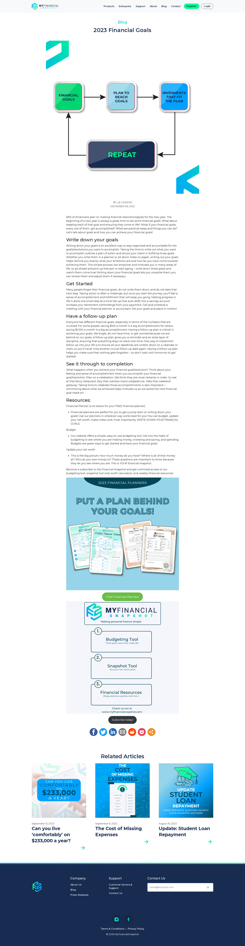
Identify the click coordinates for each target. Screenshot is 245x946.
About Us (76, 884)
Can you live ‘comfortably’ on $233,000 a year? (51, 834)
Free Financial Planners (122, 597)
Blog (164, 6)
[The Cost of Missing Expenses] (122, 790)
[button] (94, 732)
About (153, 6)
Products (109, 6)
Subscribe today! (122, 719)
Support (140, 6)
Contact (176, 6)
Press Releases (79, 895)
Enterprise (125, 6)
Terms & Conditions (112, 928)
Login (207, 6)
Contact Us (115, 893)
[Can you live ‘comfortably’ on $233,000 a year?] (59, 790)
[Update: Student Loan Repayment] (186, 790)
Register (192, 6)
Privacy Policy (136, 928)
